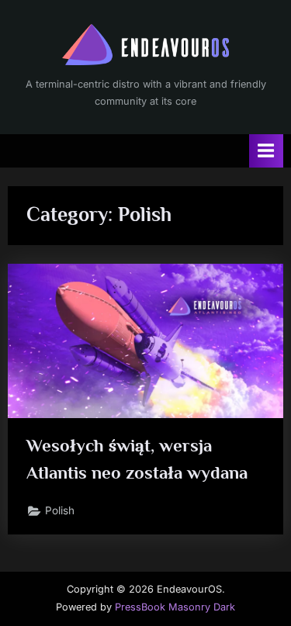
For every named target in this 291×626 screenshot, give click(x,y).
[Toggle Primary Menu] (266, 151)
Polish (59, 510)
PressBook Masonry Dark (175, 607)
